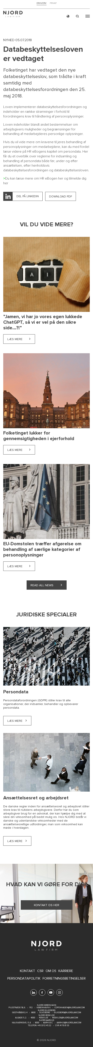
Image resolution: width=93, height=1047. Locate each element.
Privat (53, 3)
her (60, 178)
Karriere (65, 971)
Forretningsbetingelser (64, 979)
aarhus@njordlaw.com (69, 1023)
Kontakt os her (46, 905)
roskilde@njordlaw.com (65, 1018)
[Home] (13, 14)
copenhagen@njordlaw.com (70, 1007)
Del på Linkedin (27, 196)
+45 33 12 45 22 (44, 1025)
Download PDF (60, 196)
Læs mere (21, 339)
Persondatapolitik (23, 979)
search (77, 16)
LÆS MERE (14, 721)
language (68, 16)
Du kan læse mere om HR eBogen (31, 178)
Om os (51, 971)
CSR (40, 971)
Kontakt (27, 971)
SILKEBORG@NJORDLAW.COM (67, 1012)
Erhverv (41, 3)
